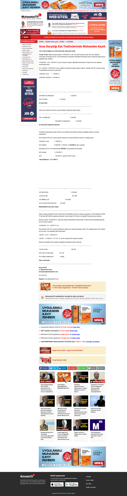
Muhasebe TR (55, 493)
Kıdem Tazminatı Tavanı (28, 63)
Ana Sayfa (51, 10)
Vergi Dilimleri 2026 (68, 10)
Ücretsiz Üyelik (89, 480)
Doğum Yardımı (26, 50)
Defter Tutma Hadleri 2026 (79, 10)
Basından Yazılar (26, 46)
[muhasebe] (31, 19)
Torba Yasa (25, 70)
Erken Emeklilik (27, 52)
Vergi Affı (24, 72)
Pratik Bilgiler (25, 64)
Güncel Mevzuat (26, 57)
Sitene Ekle (92, 10)
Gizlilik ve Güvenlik (90, 487)
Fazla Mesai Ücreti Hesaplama (26, 54)
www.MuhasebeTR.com (51, 279)
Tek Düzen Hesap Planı (27, 68)
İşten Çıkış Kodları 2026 (28, 61)
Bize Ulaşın (103, 10)
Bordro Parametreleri (27, 48)
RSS (88, 10)
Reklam (97, 10)
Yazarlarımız (25, 74)
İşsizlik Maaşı (27, 59)
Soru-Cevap (25, 66)
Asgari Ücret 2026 (58, 10)
